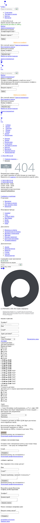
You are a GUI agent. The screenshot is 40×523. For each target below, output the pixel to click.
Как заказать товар (11, 205)
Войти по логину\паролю (9, 56)
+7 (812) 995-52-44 (7, 21)
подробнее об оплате (8, 519)
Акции (7, 140)
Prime (6, 223)
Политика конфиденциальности (11, 192)
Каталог (7, 138)
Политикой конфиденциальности (12, 436)
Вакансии (8, 206)
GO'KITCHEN (9, 216)
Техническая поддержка (13, 232)
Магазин (7, 235)
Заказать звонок (6, 503)
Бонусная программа (11, 238)
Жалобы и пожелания (12, 233)
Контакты (8, 17)
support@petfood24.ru (8, 191)
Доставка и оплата (11, 14)
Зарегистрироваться (21, 45)
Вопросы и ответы (11, 230)
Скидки (7, 254)
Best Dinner (8, 218)
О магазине (8, 12)
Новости (7, 250)
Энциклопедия (10, 152)
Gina (6, 215)
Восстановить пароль (8, 47)
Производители (10, 151)
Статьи (7, 252)
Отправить (5, 453)
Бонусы (7, 16)
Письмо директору (11, 237)
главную (13, 177)
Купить (4, 432)
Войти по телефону (20, 42)
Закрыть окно (5, 521)
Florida (7, 221)
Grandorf (7, 213)
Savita (6, 220)
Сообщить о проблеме (8, 196)
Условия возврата (10, 240)
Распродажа (9, 142)
